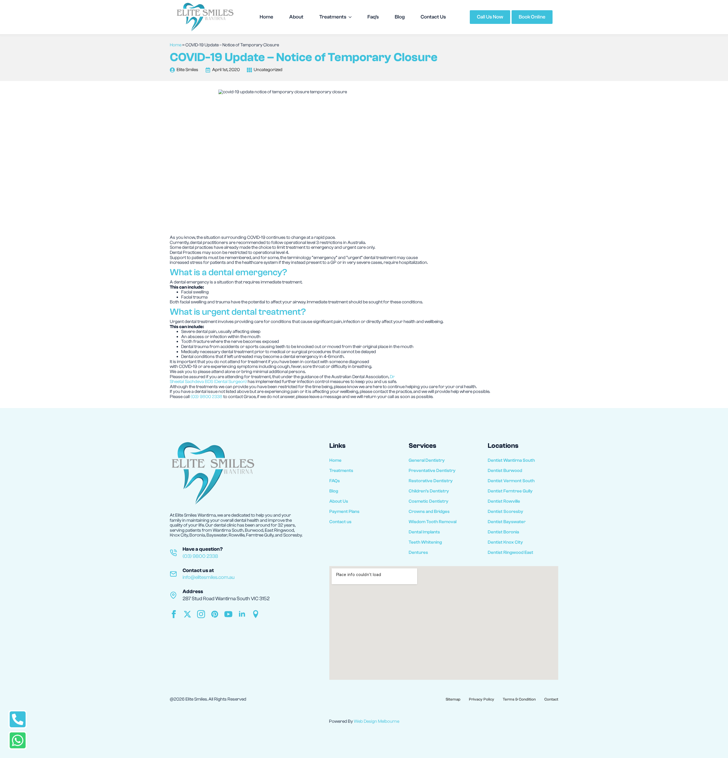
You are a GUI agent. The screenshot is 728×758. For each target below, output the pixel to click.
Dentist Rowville (504, 501)
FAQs (334, 481)
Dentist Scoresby (505, 511)
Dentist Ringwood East (510, 552)
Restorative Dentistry (431, 481)
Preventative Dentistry (432, 470)
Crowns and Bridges (429, 511)
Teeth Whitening (425, 542)
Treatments (332, 17)
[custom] (215, 614)
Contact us (340, 521)
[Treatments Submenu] (351, 17)
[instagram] (201, 614)
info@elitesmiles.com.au (209, 577)
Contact (551, 699)
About (296, 17)
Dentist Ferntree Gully (510, 491)
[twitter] (187, 614)
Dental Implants (424, 532)
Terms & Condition (519, 699)
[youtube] (228, 614)
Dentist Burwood (505, 470)
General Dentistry (427, 460)
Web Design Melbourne (376, 721)
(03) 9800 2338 (206, 396)
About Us (338, 501)
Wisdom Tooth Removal (432, 521)
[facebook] (174, 614)
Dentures (418, 552)
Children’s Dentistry (429, 491)
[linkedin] (242, 614)
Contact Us (433, 17)
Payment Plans (344, 511)
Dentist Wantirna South (511, 460)
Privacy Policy (481, 699)
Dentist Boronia (503, 532)
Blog (400, 17)
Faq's (373, 17)
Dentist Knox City (505, 542)
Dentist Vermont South (511, 481)
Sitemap (453, 699)
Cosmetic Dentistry (428, 501)
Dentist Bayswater (507, 521)
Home (266, 17)
